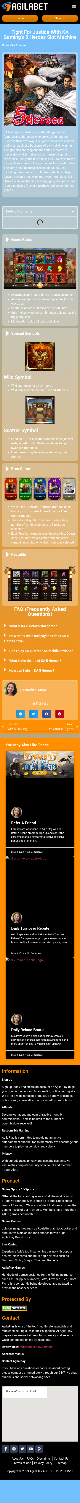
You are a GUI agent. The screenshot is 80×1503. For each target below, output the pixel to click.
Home (5, 45)
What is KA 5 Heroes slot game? (33, 626)
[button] (74, 6)
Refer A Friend (23, 823)
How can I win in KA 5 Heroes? (31, 670)
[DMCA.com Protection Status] (14, 1310)
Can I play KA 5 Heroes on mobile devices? (41, 651)
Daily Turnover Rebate (30, 928)
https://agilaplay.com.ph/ (36, 1347)
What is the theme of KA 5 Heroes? (35, 661)
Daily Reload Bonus (27, 1030)
